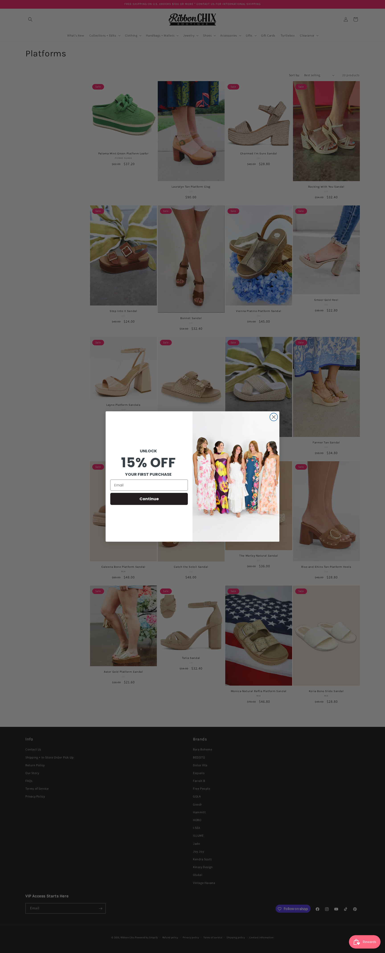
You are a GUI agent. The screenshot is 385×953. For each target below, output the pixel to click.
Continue (149, 499)
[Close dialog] (274, 417)
